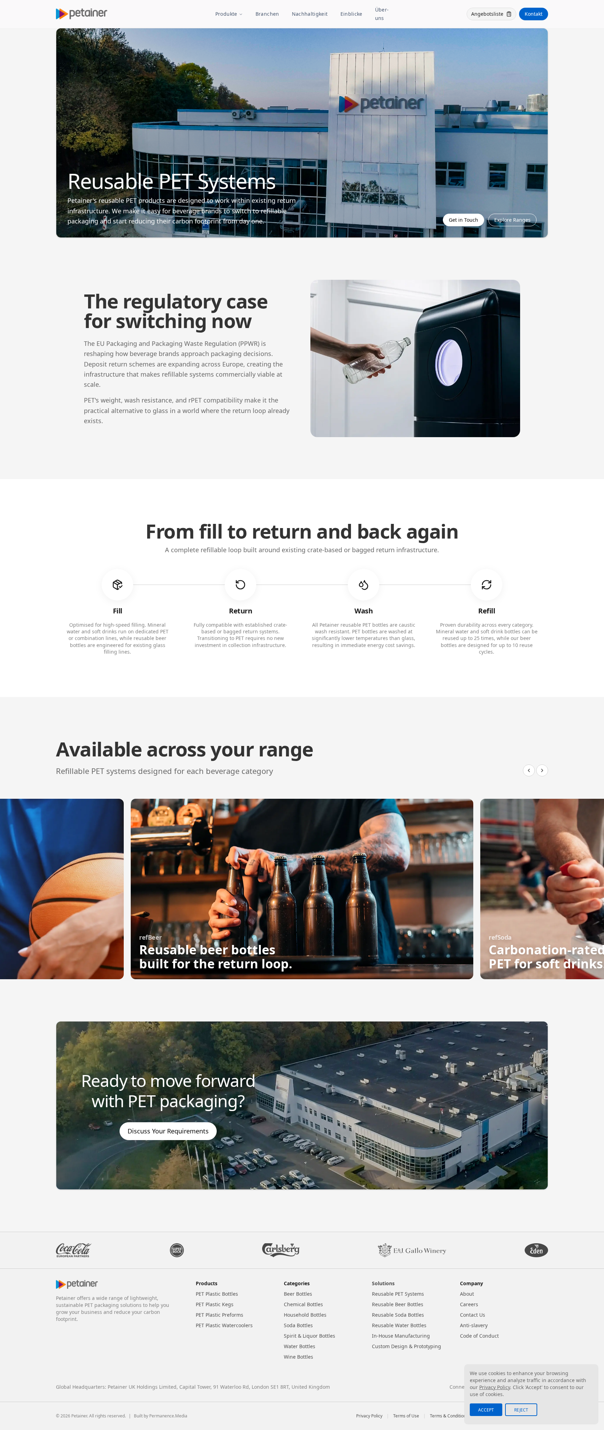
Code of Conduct (479, 1335)
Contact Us (472, 1314)
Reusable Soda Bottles (398, 1314)
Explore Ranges (512, 219)
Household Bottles (305, 1314)
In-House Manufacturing (401, 1335)
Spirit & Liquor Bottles (309, 1335)
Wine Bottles (298, 1356)
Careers (469, 1304)
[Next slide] (542, 770)
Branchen (267, 13)
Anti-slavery (474, 1325)
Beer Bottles (298, 1293)
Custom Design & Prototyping (406, 1346)
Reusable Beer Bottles (397, 1304)
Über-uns (382, 13)
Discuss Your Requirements (168, 1131)
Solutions (383, 1283)
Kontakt (533, 13)
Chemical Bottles (303, 1304)
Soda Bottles (298, 1325)
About (467, 1293)
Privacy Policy (369, 1416)
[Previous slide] (529, 770)
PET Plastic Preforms (219, 1314)
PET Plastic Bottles (217, 1293)
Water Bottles (299, 1346)
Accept (486, 1410)
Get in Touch (463, 219)
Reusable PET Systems (398, 1293)
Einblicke (351, 13)
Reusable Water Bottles (399, 1325)
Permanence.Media (168, 1416)
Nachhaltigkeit (310, 13)
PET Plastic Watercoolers (224, 1325)
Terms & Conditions (449, 1416)
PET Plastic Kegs (214, 1304)
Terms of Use (406, 1416)
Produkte (226, 13)
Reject (521, 1410)
